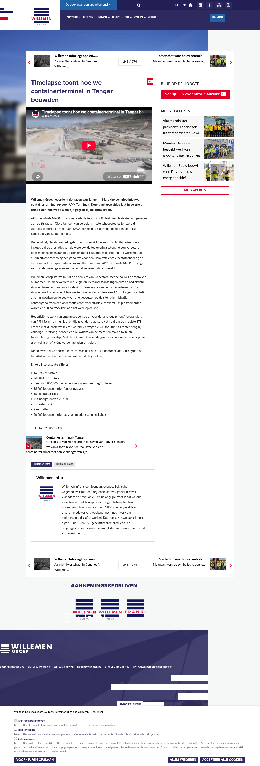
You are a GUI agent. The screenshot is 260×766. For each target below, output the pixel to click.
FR (184, 5)
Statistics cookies (26, 739)
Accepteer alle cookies (222, 760)
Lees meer (97, 712)
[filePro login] (191, 6)
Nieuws (116, 17)
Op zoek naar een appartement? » (88, 5)
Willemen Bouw (64, 464)
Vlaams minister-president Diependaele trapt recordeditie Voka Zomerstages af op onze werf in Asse (181, 133)
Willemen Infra (43, 463)
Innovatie (102, 17)
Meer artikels (195, 190)
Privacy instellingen (130, 703)
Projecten (88, 17)
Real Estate (217, 17)
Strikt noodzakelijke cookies (32, 721)
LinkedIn (200, 5)
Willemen (41, 16)
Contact (152, 17)
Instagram (228, 5)
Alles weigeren (183, 760)
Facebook (209, 5)
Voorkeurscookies (26, 730)
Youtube (219, 5)
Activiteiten (72, 17)
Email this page (150, 81)
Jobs (127, 17)
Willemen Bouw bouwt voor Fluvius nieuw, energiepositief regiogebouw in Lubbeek (180, 178)
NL (177, 5)
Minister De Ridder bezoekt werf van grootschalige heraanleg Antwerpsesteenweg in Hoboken (181, 156)
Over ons (138, 17)
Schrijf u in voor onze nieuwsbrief (194, 94)
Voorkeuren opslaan (35, 760)
